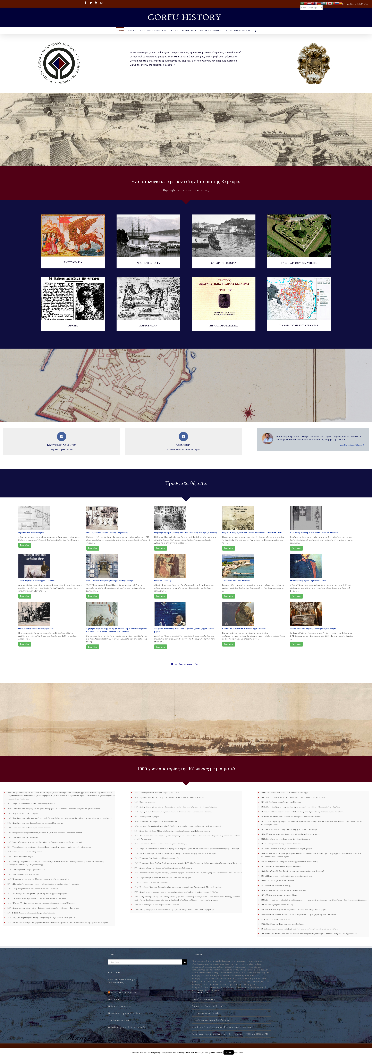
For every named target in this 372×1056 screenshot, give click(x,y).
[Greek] (323, 2)
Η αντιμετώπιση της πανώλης (206, 1013)
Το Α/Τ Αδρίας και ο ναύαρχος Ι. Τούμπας (36, 580)
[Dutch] (309, 2)
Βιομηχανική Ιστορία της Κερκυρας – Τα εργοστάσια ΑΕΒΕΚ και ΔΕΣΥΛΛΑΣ (230, 1033)
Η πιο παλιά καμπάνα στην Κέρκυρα (126, 1013)
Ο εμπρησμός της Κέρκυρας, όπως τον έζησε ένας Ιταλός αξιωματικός (185, 532)
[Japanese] (330, 2)
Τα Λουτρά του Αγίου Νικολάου (236, 580)
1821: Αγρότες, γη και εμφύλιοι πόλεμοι (308, 580)
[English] (312, 2)
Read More (24, 545)
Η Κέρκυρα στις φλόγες (119, 1006)
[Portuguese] (333, 2)
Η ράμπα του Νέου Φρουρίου (31, 532)
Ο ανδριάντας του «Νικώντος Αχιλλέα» (36, 628)
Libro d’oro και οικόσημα (203, 999)
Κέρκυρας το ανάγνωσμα (124, 992)
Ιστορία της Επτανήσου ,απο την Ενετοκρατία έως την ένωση (221, 1026)
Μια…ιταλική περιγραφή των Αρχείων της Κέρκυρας (110, 580)
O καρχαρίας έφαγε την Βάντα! (207, 1006)
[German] (319, 2)
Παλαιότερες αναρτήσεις (186, 664)
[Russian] (337, 2)
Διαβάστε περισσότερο (351, 444)
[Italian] (326, 2)
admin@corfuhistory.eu (125, 979)
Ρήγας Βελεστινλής (162, 580)
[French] (316, 2)
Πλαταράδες (114, 999)
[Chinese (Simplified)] (305, 2)
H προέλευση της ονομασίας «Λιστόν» (210, 1019)
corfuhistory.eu (120, 982)
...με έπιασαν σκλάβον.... (120, 1020)
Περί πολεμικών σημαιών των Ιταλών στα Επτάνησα (314, 532)
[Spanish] (340, 2)
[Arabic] (302, 2)
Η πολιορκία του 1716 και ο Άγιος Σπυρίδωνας (107, 532)
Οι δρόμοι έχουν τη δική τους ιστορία (126, 1027)
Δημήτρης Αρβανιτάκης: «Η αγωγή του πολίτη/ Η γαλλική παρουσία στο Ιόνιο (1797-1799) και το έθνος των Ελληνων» (116, 630)
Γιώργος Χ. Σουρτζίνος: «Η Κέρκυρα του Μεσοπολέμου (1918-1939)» (252, 532)
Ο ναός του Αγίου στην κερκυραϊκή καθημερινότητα (313, 628)
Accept (228, 1052)
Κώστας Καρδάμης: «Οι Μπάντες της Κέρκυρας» (244, 628)
